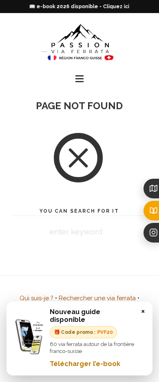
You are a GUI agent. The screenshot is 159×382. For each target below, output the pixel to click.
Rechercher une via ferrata (97, 298)
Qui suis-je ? (36, 298)
